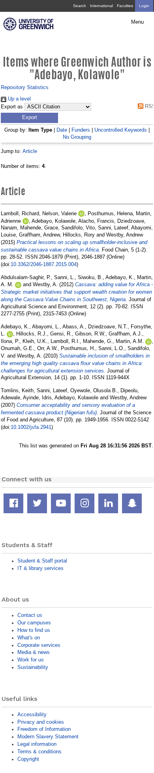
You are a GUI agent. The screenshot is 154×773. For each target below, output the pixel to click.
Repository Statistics (25, 87)
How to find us (33, 630)
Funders (80, 130)
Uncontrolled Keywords (120, 130)
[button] (29, 118)
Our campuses (34, 623)
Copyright (28, 759)
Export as (12, 107)
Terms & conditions (39, 751)
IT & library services (40, 568)
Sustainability (32, 667)
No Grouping (77, 137)
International (101, 6)
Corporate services (38, 645)
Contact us (29, 615)
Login (144, 6)
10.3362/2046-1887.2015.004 (44, 264)
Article (30, 151)
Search (79, 6)
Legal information (36, 744)
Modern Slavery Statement (48, 736)
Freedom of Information (44, 729)
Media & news (33, 652)
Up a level (18, 99)
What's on (28, 638)
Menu (137, 22)
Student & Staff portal (42, 561)
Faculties (125, 6)
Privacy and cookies (40, 722)
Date (61, 130)
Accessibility (32, 714)
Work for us (30, 660)
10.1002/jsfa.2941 (31, 427)
